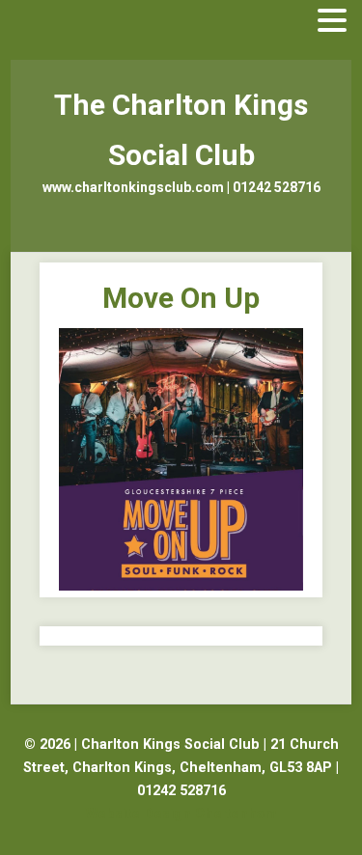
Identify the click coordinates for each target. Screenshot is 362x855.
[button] (332, 22)
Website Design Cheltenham (181, 814)
